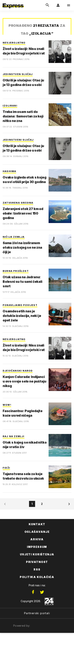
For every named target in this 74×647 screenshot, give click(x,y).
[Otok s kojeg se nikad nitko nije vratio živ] (60, 445)
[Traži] (47, 5)
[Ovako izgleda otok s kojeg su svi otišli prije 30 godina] (60, 180)
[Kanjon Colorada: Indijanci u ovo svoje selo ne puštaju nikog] (60, 379)
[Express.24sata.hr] (13, 2)
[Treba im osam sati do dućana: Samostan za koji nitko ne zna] (60, 114)
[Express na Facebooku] (33, 592)
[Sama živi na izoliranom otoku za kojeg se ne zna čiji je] (60, 246)
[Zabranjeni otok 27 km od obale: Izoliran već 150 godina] (60, 211)
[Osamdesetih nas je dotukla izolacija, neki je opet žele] (60, 314)
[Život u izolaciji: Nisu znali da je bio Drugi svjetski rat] (60, 51)
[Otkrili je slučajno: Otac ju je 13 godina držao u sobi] (60, 83)
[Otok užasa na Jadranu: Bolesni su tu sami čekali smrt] (60, 280)
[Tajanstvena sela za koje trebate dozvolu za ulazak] (60, 476)
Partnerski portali (37, 613)
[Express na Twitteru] (42, 592)
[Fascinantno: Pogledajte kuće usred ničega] (60, 413)
